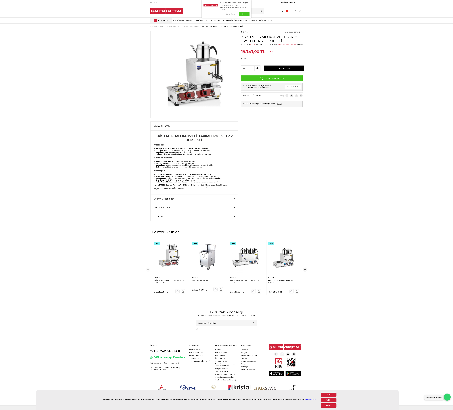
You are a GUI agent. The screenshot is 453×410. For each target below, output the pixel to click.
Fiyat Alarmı (258, 95)
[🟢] (447, 397)
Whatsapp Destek (169, 357)
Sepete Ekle (284, 68)
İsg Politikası (220, 358)
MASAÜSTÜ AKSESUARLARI (236, 20)
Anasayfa (153, 26)
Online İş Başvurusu (248, 361)
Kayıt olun (254, 323)
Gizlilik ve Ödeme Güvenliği (225, 380)
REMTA (244, 32)
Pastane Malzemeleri (197, 352)
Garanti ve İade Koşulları (224, 377)
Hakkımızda (219, 350)
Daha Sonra (230, 14)
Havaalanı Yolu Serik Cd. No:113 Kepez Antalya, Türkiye (168, 368)
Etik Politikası (220, 355)
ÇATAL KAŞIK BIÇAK (216, 20)
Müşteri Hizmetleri (248, 369)
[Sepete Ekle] (183, 291)
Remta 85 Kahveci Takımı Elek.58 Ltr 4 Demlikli (244, 281)
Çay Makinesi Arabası (200, 280)
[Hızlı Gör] (177, 291)
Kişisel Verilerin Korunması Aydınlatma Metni (225, 365)
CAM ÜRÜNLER (201, 20)
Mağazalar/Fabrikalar (249, 355)
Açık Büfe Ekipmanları (168, 26)
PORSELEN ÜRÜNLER (257, 20)
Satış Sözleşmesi (221, 369)
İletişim (244, 352)
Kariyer (244, 364)
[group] (194, 74)
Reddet (328, 400)
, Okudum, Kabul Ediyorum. (218, 328)
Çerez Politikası (310, 399)
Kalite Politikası (221, 352)
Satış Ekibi (245, 358)
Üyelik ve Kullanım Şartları (225, 374)
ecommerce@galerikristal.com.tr (166, 363)
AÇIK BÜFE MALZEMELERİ (183, 20)
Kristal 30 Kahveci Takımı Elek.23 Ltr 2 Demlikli (282, 281)
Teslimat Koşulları (221, 371)
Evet (244, 14)
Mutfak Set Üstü (195, 350)
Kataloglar (245, 367)
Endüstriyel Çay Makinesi (189, 26)
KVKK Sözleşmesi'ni (207, 328)
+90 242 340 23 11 (167, 351)
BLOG (270, 20)
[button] (148, 269)
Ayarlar (328, 405)
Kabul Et (328, 394)
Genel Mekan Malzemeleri (199, 361)
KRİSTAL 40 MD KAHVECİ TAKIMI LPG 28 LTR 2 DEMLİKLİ (169, 281)
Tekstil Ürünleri (194, 358)
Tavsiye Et (247, 95)
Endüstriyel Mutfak (196, 355)
